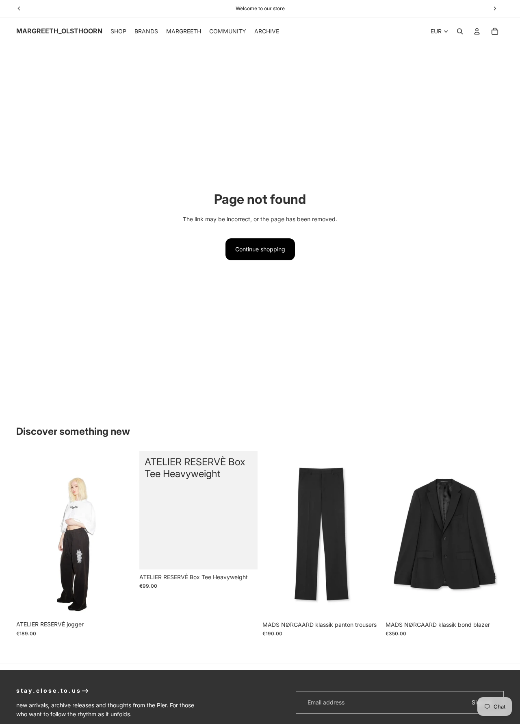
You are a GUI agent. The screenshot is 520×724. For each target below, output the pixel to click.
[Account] (477, 31)
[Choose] (122, 604)
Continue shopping (260, 249)
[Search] (460, 31)
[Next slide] (122, 534)
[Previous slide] (28, 534)
